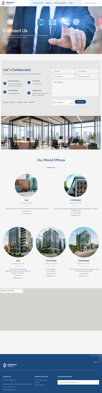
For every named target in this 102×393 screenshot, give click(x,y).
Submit (79, 101)
